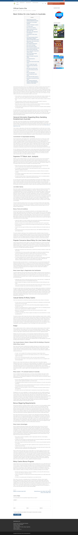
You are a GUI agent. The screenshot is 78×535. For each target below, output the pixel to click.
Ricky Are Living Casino (31, 72)
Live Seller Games (30, 26)
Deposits (28, 60)
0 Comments (34, 10)
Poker (28, 35)
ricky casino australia (27, 10)
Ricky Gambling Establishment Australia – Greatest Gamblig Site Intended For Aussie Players (32, 82)
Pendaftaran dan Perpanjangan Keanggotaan (54, 3)
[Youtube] (64, 0)
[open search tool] (42, 3)
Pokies (28, 71)
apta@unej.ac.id (18, 529)
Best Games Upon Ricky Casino (32, 68)
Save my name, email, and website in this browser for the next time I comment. (27, 512)
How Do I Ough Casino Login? (32, 64)
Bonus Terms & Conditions (31, 27)
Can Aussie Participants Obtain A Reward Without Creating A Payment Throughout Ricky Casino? (33, 38)
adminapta (15, 10)
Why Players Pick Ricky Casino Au (32, 76)
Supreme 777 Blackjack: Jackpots (32, 24)
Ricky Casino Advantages (31, 45)
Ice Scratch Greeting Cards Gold (32, 69)
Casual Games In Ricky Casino (32, 34)
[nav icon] (45, 3)
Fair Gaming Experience (31, 58)
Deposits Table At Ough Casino (32, 49)
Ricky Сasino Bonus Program (32, 46)
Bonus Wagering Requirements (32, 43)
